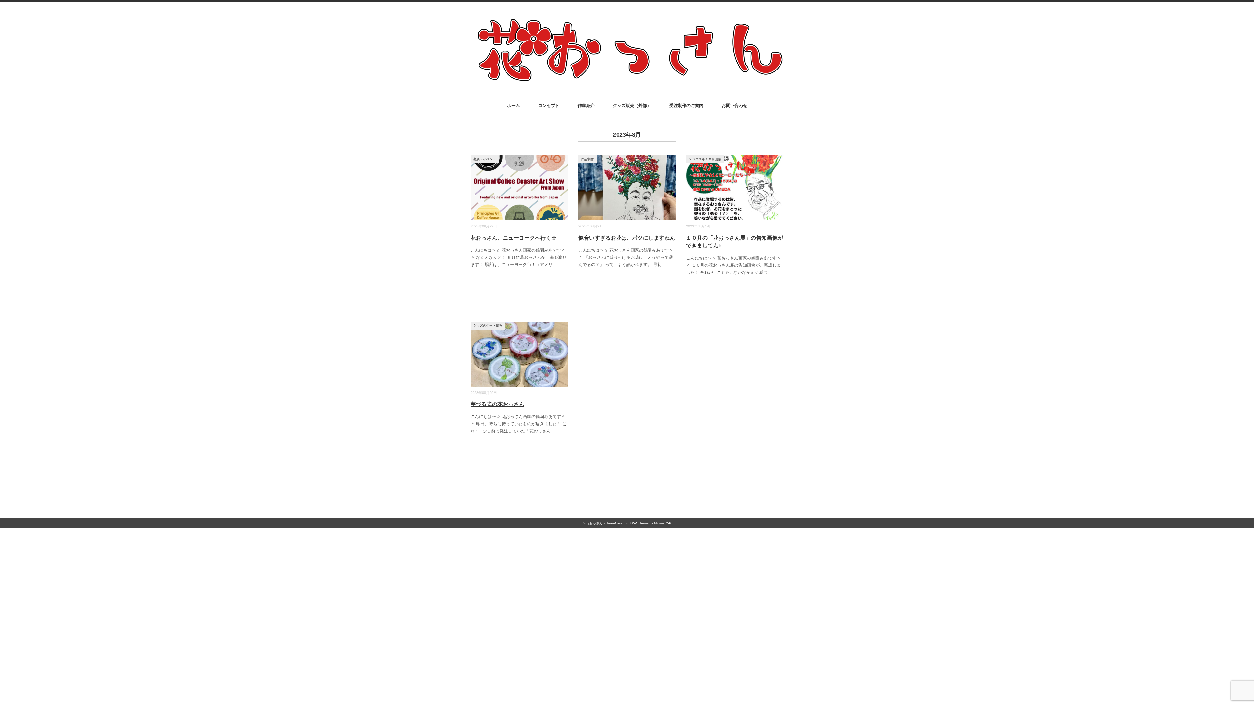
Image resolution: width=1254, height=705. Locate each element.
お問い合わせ (734, 105)
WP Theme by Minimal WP (651, 523)
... (554, 264)
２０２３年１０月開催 (705, 159)
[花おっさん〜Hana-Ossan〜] (627, 20)
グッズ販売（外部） (632, 105)
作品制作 (587, 159)
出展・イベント (484, 159)
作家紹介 (586, 105)
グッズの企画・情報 (488, 325)
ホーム (513, 105)
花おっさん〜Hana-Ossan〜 (607, 523)
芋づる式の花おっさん (497, 404)
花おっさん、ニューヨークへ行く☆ (514, 238)
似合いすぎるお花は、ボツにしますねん (626, 238)
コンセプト (548, 105)
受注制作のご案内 (686, 105)
